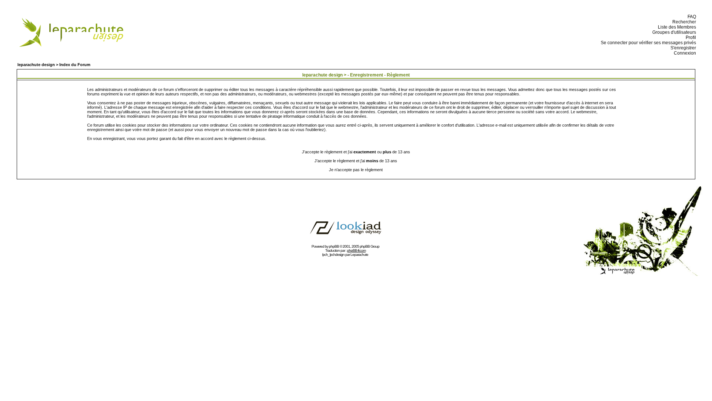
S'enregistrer (682, 47)
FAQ (690, 16)
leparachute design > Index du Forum (53, 64)
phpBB (334, 246)
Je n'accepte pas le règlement (356, 169)
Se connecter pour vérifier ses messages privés (647, 42)
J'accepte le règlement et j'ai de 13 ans (355, 161)
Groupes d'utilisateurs (673, 32)
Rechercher (683, 22)
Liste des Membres (676, 27)
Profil (689, 37)
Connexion (684, 53)
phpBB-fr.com (356, 250)
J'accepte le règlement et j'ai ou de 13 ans (356, 152)
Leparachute (359, 254)
